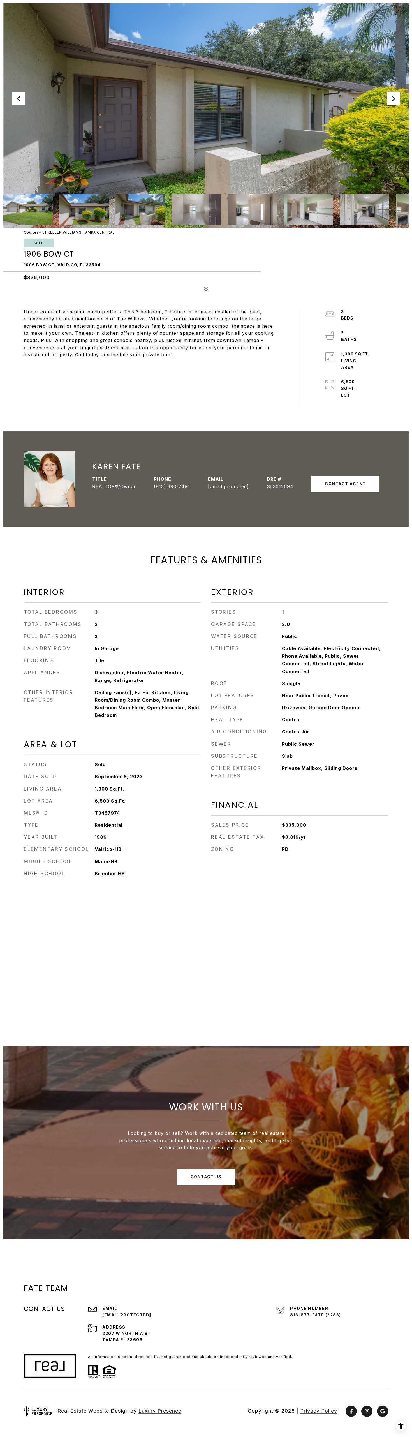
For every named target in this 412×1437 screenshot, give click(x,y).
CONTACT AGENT (345, 483)
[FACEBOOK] (351, 1411)
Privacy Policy (318, 1411)
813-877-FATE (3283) (315, 1315)
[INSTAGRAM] (366, 1411)
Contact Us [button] (206, 1176)
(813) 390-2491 (172, 486)
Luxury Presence (159, 1411)
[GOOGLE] (382, 1411)
